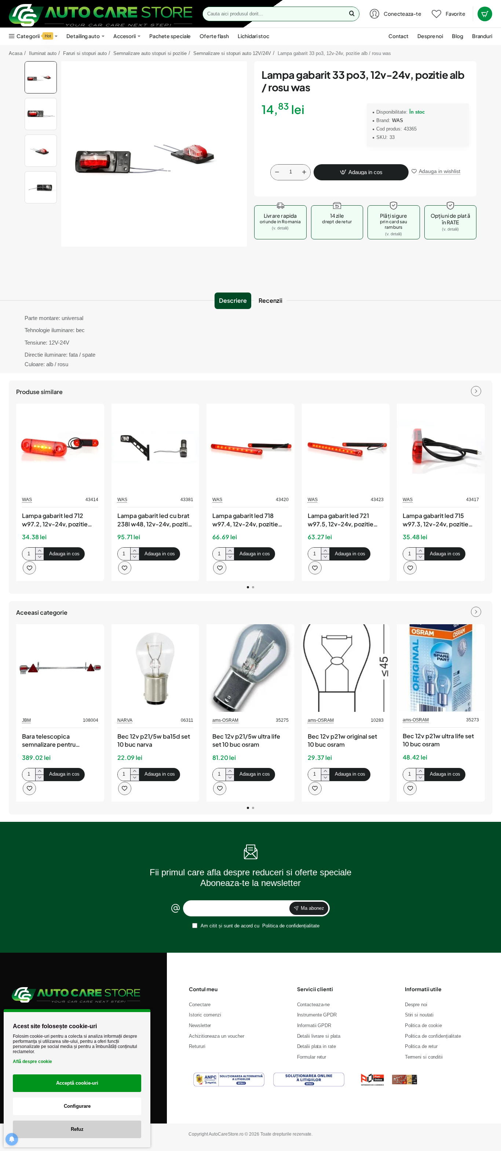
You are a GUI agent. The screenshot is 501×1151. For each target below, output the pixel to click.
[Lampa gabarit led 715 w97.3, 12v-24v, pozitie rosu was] (441, 448)
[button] (41, 64)
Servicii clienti (315, 989)
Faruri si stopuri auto (85, 53)
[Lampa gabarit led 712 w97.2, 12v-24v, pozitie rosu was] (60, 448)
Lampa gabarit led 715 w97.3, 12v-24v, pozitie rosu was (435, 520)
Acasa (15, 53)
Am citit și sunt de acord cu (259, 925)
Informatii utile (423, 989)
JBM (26, 720)
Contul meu (203, 989)
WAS (397, 120)
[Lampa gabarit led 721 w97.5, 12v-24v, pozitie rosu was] (346, 448)
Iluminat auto (42, 53)
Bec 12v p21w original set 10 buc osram (342, 740)
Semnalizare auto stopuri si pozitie (150, 53)
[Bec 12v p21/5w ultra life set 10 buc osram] (250, 668)
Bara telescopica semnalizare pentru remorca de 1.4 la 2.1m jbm (59, 740)
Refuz (77, 1129)
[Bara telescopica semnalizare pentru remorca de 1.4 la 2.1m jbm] (60, 668)
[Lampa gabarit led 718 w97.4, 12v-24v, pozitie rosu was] (250, 448)
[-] (277, 172)
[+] (304, 172)
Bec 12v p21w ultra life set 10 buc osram (438, 740)
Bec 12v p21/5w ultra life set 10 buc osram (246, 740)
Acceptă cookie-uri (77, 1083)
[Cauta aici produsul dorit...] (351, 14)
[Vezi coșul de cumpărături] (485, 14)
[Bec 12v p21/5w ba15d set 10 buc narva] (155, 668)
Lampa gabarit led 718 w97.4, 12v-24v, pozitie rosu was (245, 520)
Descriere (233, 300)
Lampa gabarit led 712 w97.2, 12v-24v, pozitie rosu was (55, 520)
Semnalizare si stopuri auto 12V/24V (232, 53)
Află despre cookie (32, 1061)
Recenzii (270, 300)
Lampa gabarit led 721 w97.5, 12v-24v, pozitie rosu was (340, 520)
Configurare (77, 1106)
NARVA (124, 720)
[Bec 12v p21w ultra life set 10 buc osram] (441, 668)
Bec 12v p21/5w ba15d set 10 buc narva (153, 740)
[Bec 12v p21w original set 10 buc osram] (346, 668)
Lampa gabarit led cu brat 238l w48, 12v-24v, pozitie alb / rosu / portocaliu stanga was (154, 520)
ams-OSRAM (225, 720)
